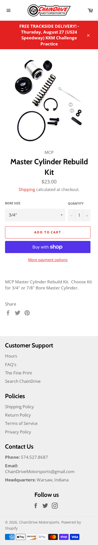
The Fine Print (18, 373)
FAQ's (10, 364)
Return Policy (18, 415)
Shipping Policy (19, 407)
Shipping (27, 189)
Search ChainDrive (23, 381)
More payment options (48, 259)
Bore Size (12, 203)
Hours (11, 356)
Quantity (75, 204)
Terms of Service (21, 423)
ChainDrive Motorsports (39, 522)
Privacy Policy (18, 432)
